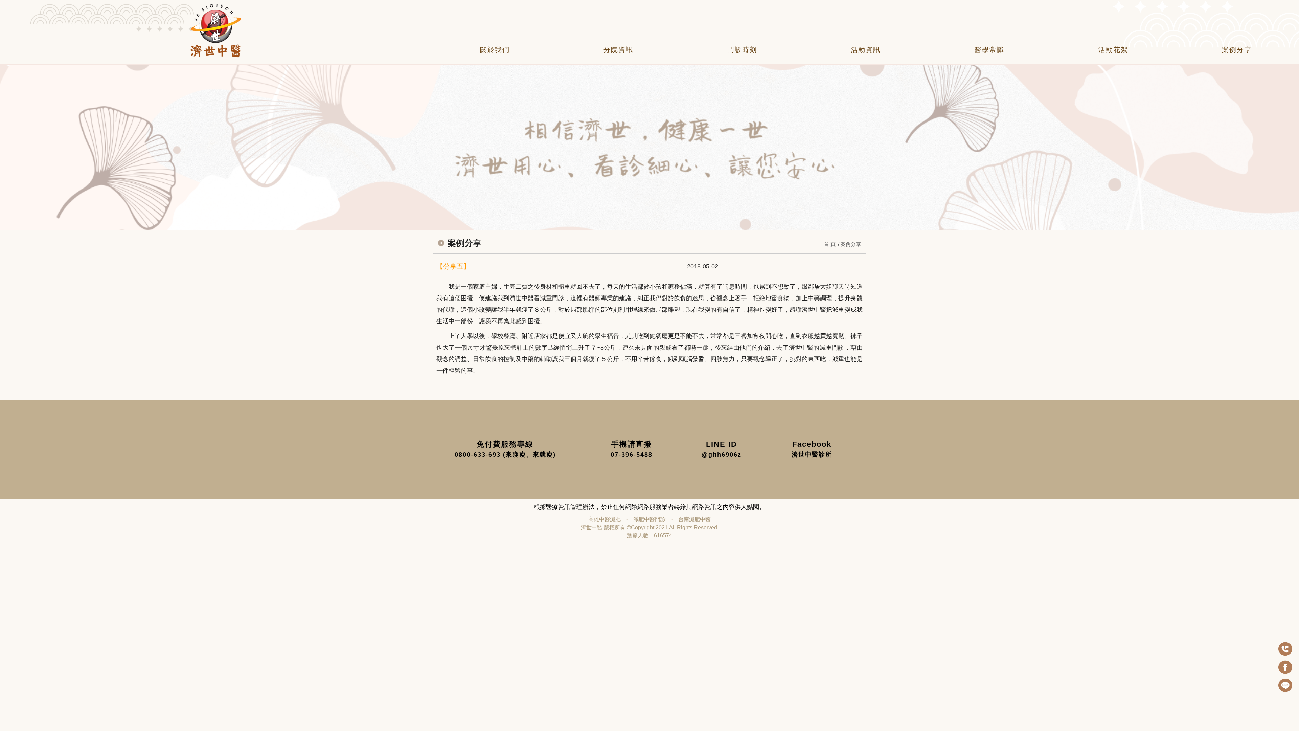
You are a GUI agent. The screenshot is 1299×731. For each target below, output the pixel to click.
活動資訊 (866, 49)
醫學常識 (989, 49)
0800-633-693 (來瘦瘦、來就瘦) (505, 454)
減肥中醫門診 (649, 519)
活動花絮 (1113, 49)
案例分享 (1237, 49)
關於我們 (495, 49)
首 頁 (830, 244)
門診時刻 (742, 49)
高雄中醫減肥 (604, 519)
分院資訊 (618, 49)
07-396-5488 (632, 454)
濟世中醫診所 (812, 454)
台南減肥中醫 (694, 519)
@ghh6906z (722, 454)
